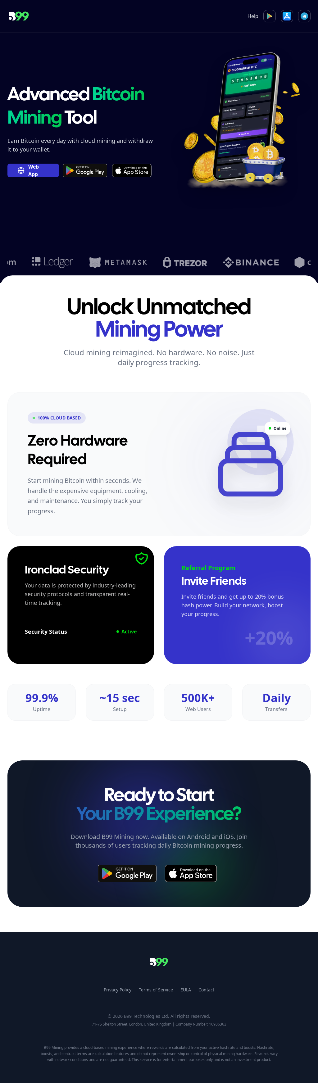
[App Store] (287, 16)
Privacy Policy (117, 990)
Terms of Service (156, 990)
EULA (185, 990)
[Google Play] (269, 16)
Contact (206, 990)
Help (253, 16)
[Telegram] (304, 16)
